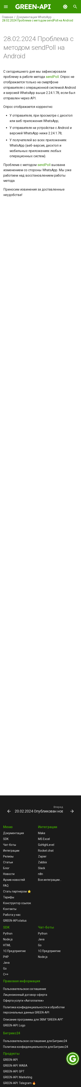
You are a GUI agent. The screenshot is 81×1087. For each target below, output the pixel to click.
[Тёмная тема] (65, 6)
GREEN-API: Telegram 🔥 (19, 1083)
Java (6, 962)
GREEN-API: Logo (14, 1025)
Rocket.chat (46, 850)
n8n (40, 874)
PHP (6, 956)
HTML (7, 945)
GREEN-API (10, 1059)
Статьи (8, 862)
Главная (7, 17)
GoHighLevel (46, 844)
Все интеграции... (49, 879)
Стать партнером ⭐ (17, 891)
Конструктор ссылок (17, 903)
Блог (6, 868)
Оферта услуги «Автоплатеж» (23, 1000)
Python (7, 933)
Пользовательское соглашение (24, 989)
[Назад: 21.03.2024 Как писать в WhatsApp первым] (7, 809)
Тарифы (8, 897)
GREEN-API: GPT (14, 1071)
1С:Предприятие (14, 951)
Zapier (42, 856)
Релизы (8, 856)
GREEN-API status (15, 920)
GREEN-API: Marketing (17, 1077)
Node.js (8, 939)
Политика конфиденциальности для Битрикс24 (35, 1046)
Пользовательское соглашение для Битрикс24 (35, 1041)
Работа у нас (12, 914)
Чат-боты (9, 844)
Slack (41, 868)
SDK (6, 839)
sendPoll (52, 77)
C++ (5, 974)
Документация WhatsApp (34, 17)
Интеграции (11, 850)
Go (5, 968)
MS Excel (44, 839)
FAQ (6, 885)
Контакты (9, 909)
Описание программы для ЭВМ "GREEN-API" (33, 1019)
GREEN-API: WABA (15, 1065)
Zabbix (42, 862)
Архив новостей (14, 879)
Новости (9, 874)
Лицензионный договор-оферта (25, 994)
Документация (13, 833)
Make (41, 833)
